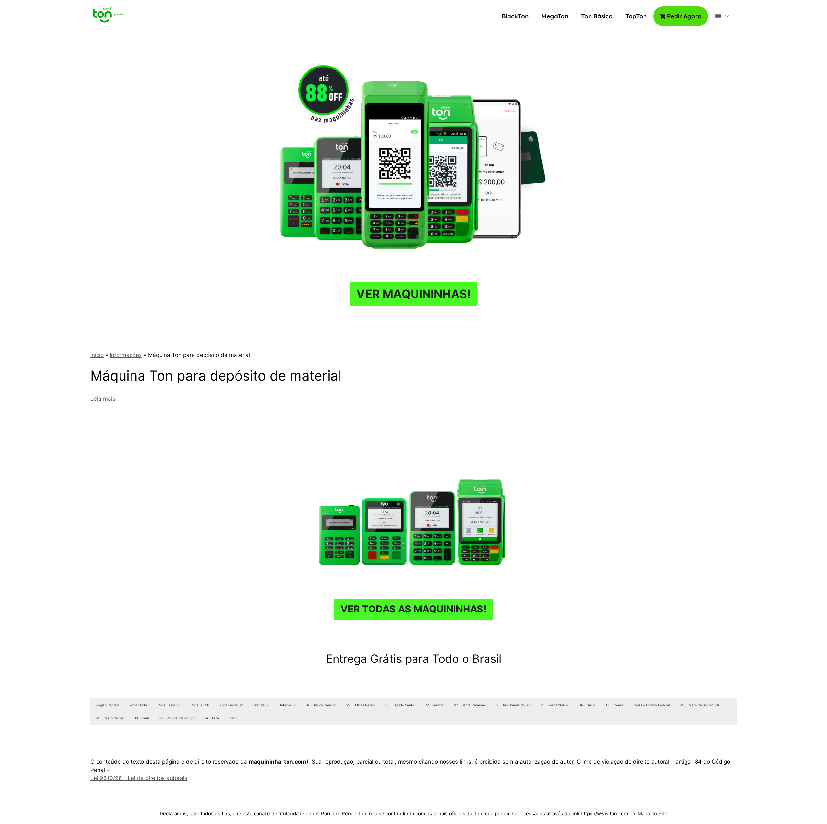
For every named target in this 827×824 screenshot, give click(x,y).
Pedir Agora (683, 16)
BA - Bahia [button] (587, 705)
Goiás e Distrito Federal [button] (652, 705)
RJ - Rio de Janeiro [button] (321, 705)
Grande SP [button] (261, 705)
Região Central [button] (107, 705)
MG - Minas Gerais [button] (360, 705)
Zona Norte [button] (138, 705)
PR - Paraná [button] (434, 705)
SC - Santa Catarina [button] (469, 705)
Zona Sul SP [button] (200, 705)
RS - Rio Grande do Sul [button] (513, 705)
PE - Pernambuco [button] (554, 705)
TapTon (636, 16)
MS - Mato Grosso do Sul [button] (699, 705)
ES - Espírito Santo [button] (399, 705)
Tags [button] (233, 718)
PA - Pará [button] (211, 718)
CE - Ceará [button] (614, 705)
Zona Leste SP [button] (169, 705)
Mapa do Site (652, 813)
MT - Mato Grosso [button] (110, 718)
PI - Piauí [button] (142, 718)
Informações (126, 355)
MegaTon (554, 16)
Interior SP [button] (288, 705)
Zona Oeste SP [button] (231, 705)
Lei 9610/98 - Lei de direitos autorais (138, 778)
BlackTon (515, 16)
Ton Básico (596, 16)
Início (97, 355)
